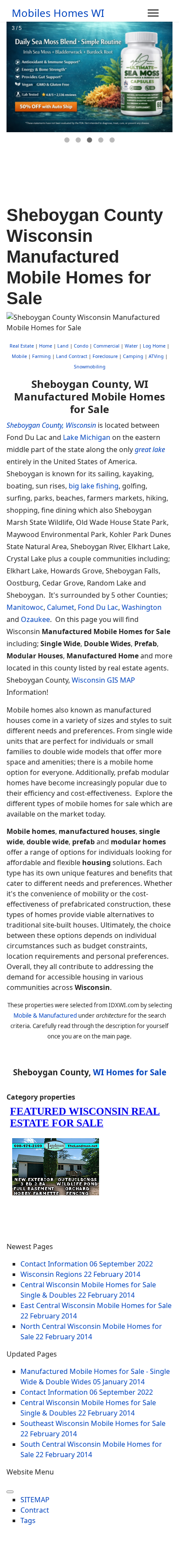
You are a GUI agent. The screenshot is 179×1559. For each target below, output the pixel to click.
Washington (142, 607)
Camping (133, 356)
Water (131, 346)
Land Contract (71, 356)
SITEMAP (35, 1499)
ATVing (156, 356)
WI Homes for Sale (129, 1072)
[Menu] (153, 13)
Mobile (19, 356)
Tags (28, 1520)
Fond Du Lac (98, 607)
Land (63, 346)
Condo (80, 346)
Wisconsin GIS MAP (103, 680)
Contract (34, 1510)
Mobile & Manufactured (45, 1015)
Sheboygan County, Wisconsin (51, 425)
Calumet (60, 607)
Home (45, 346)
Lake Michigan (86, 437)
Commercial (106, 346)
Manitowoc (25, 607)
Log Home (154, 346)
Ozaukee (35, 619)
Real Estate (22, 346)
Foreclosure (105, 356)
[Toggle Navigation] (10, 1492)
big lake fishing (94, 486)
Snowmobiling (90, 367)
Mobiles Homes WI (58, 13)
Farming (41, 356)
